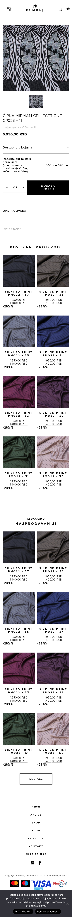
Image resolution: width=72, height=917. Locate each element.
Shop (36, 823)
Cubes (63, 876)
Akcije (36, 815)
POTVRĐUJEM (23, 911)
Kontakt (36, 846)
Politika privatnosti (48, 911)
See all (36, 779)
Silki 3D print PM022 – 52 (53, 414)
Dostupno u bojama (17, 147)
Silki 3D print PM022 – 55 (19, 354)
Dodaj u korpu (48, 188)
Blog (36, 831)
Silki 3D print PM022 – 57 (19, 293)
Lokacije (36, 838)
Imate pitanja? (12, 229)
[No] (67, 903)
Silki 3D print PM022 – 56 (53, 293)
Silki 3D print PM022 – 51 (19, 475)
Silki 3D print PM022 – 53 (19, 414)
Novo (36, 807)
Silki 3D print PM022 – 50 (53, 475)
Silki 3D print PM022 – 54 (53, 354)
